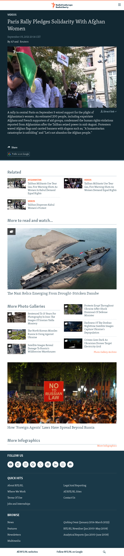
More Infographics (107, 446)
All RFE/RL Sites (72, 491)
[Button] (12, 148)
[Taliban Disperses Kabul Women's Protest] (16, 204)
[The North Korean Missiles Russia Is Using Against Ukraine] (16, 334)
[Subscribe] (70, 464)
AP (12, 42)
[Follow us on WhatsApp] (63, 464)
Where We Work (16, 491)
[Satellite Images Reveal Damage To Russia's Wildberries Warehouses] (16, 349)
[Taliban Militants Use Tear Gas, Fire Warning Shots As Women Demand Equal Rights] (73, 183)
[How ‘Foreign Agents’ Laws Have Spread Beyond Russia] (62, 392)
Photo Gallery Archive (105, 352)
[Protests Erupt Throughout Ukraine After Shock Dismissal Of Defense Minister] (73, 309)
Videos (11, 15)
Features (12, 528)
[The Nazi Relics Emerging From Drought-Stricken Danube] (62, 258)
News (10, 522)
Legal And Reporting (74, 485)
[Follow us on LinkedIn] (55, 464)
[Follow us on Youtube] (10, 464)
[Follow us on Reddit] (18, 464)
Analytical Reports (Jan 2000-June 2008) (86, 534)
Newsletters (14, 534)
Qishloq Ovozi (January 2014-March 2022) (86, 522)
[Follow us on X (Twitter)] (40, 464)
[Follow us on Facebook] (48, 464)
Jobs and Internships (18, 504)
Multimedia (14, 541)
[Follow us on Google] (33, 464)
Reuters (24, 42)
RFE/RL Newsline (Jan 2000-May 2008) (85, 528)
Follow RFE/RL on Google (70, 552)
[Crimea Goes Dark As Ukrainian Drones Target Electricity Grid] (73, 343)
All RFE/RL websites (27, 552)
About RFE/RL (15, 485)
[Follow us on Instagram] (25, 464)
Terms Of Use (14, 498)
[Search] (104, 552)
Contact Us (69, 498)
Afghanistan (34, 180)
